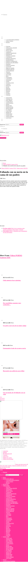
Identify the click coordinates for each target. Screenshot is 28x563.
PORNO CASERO (10, 56)
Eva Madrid (9, 109)
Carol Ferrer (9, 111)
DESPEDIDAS (9, 60)
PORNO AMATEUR (11, 53)
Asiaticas (8, 84)
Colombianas (9, 78)
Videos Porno (6, 45)
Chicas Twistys (9, 41)
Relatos (4, 119)
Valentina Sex (9, 99)
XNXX (8, 92)
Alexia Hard (9, 97)
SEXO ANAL (9, 50)
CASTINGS (9, 57)
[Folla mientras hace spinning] (15, 268)
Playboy (8, 42)
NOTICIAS (6, 43)
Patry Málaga (9, 100)
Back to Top (3, 468)
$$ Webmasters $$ (7, 453)
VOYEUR (8, 66)
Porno (4, 37)
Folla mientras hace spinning (12, 280)
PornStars (8, 64)
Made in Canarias (10, 68)
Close (1, 469)
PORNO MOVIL (10, 69)
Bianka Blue (9, 105)
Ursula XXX (9, 115)
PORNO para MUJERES (12, 62)
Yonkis (7, 81)
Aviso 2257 (5, 456)
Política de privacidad (8, 459)
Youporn (8, 72)
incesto (7, 86)
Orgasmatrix (9, 77)
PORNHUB (9, 54)
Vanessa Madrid (10, 116)
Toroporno (8, 80)
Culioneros (8, 73)
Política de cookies (7, 457)
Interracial (8, 85)
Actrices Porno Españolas (9, 120)
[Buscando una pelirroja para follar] (15, 358)
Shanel (7, 104)
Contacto (5, 455)
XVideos (8, 93)
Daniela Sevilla (9, 107)
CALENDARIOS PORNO (12, 39)
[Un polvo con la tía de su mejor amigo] (15, 314)
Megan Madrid (9, 108)
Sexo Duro (8, 74)
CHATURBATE (10, 70)
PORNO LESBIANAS (11, 61)
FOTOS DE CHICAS (8, 38)
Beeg (7, 76)
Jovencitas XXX (10, 82)
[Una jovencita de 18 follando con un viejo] (15, 380)
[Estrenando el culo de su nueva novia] (15, 336)
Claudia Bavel (9, 101)
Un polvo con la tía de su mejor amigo (14, 325)
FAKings (8, 95)
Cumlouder (8, 51)
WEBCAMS (6, 96)
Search (21, 124)
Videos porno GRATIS (11, 47)
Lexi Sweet (8, 117)
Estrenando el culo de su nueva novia (14, 348)
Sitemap (5, 452)
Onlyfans (8, 46)
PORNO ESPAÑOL (11, 58)
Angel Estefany (9, 103)
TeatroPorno (9, 49)
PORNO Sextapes (10, 65)
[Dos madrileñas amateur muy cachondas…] (15, 290)
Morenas (8, 91)
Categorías (5, 451)
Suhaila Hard (9, 113)
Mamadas (8, 89)
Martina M (8, 112)
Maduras (8, 88)
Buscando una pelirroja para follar (13, 371)
